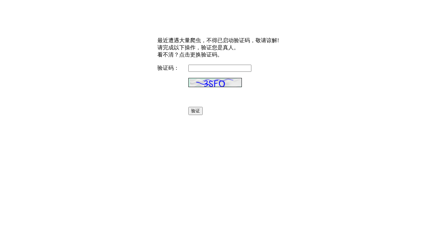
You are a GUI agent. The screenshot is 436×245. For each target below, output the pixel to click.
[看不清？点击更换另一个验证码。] (215, 82)
